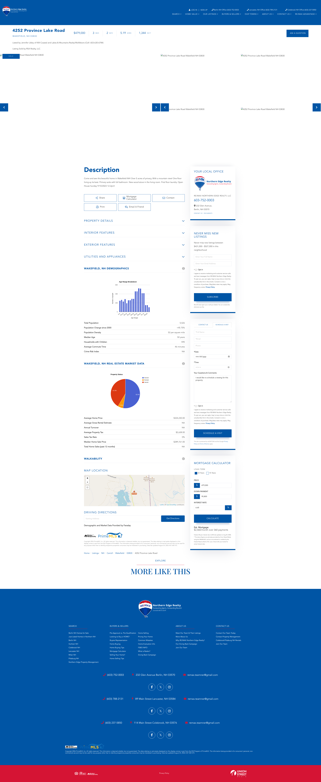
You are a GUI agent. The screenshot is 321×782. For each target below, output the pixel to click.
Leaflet (162, 505)
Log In (194, 10)
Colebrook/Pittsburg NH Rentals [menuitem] (228, 640)
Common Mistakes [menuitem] (145, 640)
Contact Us (198, 213)
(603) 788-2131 (115, 699)
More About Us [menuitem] (182, 637)
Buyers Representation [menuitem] (118, 640)
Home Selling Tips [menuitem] (117, 659)
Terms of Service (204, 444)
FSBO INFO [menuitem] (142, 648)
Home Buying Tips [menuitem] (117, 648)
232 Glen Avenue (155, 675)
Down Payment (201, 492)
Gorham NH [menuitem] (73, 644)
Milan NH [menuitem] (72, 655)
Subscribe (212, 297)
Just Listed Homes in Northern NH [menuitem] (82, 637)
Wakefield (119, 553)
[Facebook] (151, 687)
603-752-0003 (204, 200)
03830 (129, 553)
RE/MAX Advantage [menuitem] (305, 14)
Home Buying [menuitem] (115, 644)
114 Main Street (155, 723)
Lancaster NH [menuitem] (74, 651)
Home (87, 553)
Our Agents (208, 213)
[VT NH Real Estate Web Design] (238, 773)
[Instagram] (169, 687)
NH (102, 553)
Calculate (213, 519)
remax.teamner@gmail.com (202, 675)
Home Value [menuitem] (191, 14)
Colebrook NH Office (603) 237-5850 (301, 10)
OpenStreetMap (171, 505)
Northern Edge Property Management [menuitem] (83, 662)
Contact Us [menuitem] (283, 14)
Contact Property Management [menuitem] (228, 637)
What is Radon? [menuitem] (144, 651)
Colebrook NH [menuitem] (74, 648)
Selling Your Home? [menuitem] (117, 655)
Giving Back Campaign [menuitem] (147, 655)
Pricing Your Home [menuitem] (145, 637)
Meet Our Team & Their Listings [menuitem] (188, 633)
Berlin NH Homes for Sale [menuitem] (79, 633)
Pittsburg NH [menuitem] (74, 659)
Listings (95, 553)
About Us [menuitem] (267, 14)
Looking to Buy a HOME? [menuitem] (120, 637)
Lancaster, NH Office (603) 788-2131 (263, 10)
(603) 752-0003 (115, 675)
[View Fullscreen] (87, 487)
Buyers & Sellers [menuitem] (230, 14)
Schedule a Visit (222, 325)
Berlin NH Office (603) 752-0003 (226, 10)
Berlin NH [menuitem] (72, 640)
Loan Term (199, 469)
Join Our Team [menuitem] (181, 648)
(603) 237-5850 (113, 723)
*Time (196, 362)
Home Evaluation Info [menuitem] (146, 644)
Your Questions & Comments (205, 373)
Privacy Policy (210, 287)
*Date (196, 352)
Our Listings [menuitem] (209, 14)
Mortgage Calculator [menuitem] (118, 651)
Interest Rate (200, 503)
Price (196, 480)
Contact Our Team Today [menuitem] (225, 633)
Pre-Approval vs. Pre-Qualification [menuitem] (123, 633)
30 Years (201, 473)
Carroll (110, 553)
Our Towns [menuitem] (251, 14)
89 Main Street (155, 699)
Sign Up (203, 10)
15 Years (212, 473)
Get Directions (173, 519)
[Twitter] (160, 687)
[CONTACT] (297, 33)
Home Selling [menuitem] (143, 633)
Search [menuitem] (176, 14)
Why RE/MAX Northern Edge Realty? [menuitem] (190, 640)
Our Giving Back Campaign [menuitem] (186, 644)
